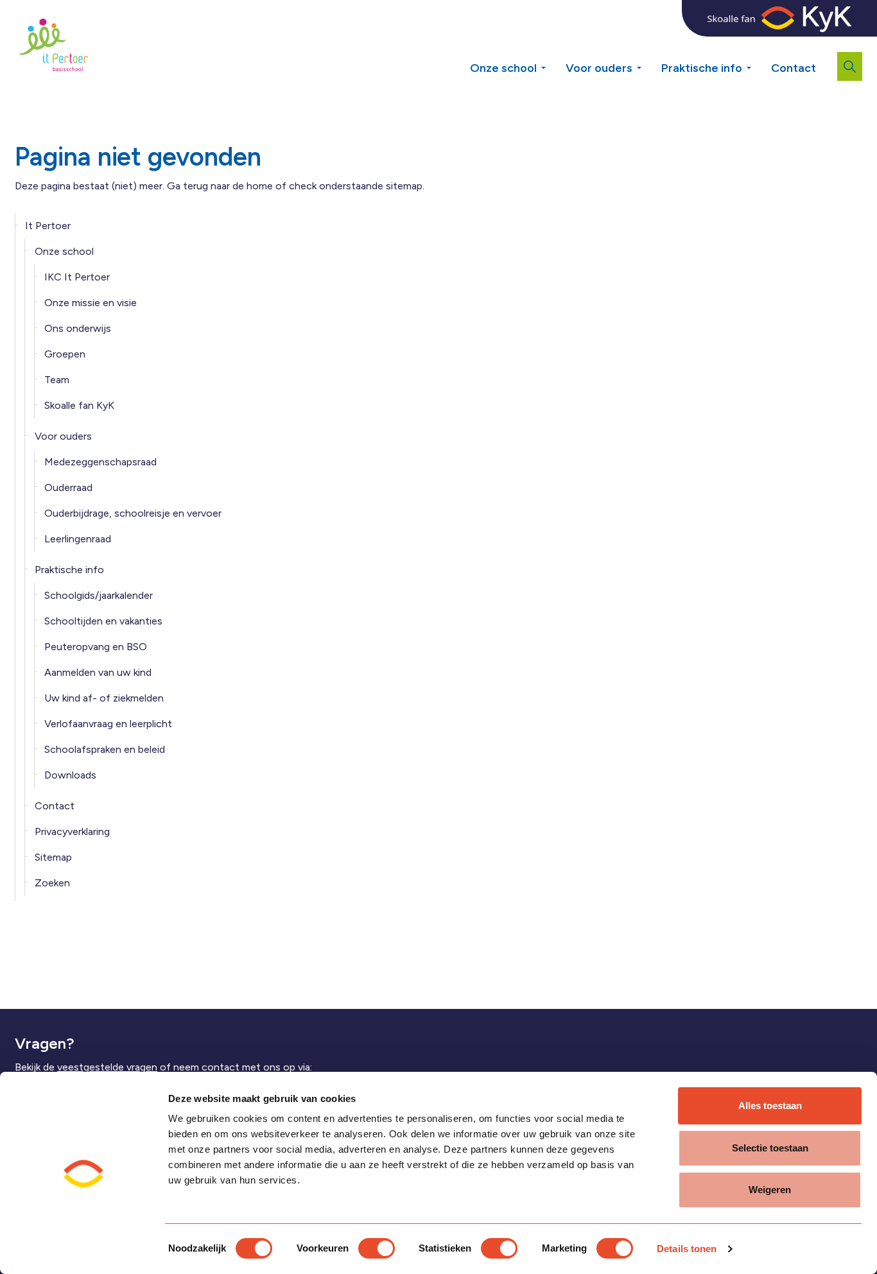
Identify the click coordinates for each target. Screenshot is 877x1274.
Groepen (64, 354)
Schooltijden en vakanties (103, 621)
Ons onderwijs (77, 328)
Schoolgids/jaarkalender (98, 595)
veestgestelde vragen (107, 1067)
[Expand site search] (849, 66)
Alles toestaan (770, 1105)
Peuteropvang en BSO (95, 647)
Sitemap (53, 857)
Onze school (503, 68)
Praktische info (701, 68)
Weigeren (770, 1189)
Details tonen (686, 1248)
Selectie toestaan (770, 1147)
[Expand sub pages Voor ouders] (648, 63)
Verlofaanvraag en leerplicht (108, 724)
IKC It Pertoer (77, 277)
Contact (793, 68)
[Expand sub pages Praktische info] (758, 63)
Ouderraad (68, 487)
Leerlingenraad (77, 539)
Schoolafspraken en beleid (104, 749)
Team (56, 380)
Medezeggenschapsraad (100, 462)
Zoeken (52, 883)
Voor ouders (599, 68)
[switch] (376, 1248)
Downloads (70, 775)
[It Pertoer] (53, 45)
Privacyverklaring (72, 831)
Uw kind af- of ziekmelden (104, 698)
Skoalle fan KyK (79, 405)
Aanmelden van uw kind (98, 672)
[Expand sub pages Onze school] (552, 63)
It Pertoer (48, 226)
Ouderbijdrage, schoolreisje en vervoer (132, 513)
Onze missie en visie (90, 303)
